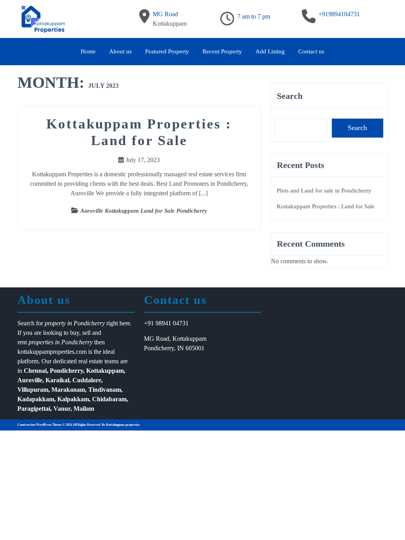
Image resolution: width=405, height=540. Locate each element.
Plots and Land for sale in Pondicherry (324, 190)
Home (88, 51)
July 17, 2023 (143, 160)
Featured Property (167, 51)
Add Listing (270, 51)
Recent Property (222, 51)
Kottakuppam (122, 211)
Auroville (91, 211)
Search (290, 96)
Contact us (311, 51)
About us (120, 51)
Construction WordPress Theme (39, 425)
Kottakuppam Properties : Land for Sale (326, 206)
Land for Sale (157, 211)
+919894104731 (339, 14)
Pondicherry (191, 211)
